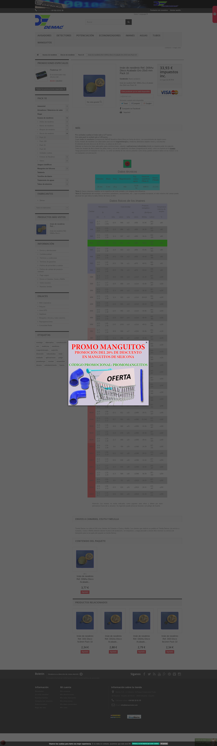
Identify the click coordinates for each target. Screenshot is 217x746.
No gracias (164, 743)
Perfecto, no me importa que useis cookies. (145, 743)
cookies (62, 744)
